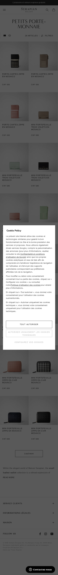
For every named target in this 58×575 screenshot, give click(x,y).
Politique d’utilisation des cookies (25, 285)
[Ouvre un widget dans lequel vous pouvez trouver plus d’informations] (40, 570)
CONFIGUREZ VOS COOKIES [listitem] (29, 342)
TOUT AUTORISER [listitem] (29, 324)
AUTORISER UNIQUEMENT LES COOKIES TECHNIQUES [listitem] (29, 333)
